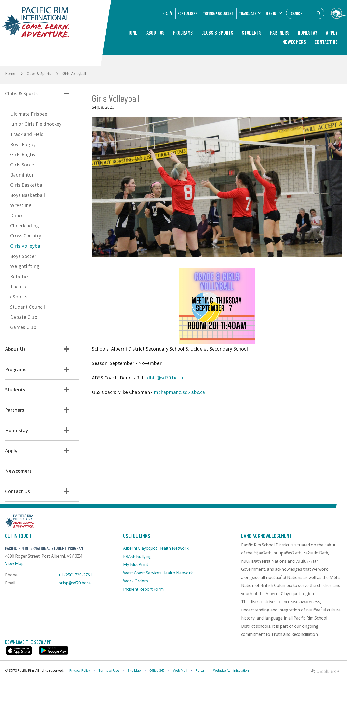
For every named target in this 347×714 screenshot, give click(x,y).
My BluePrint (135, 564)
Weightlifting (24, 266)
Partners (279, 33)
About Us (155, 33)
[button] (66, 93)
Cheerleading (24, 226)
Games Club (23, 327)
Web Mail (180, 670)
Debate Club (23, 317)
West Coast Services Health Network (158, 572)
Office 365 (157, 670)
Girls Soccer (23, 165)
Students (251, 33)
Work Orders (135, 581)
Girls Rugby (22, 154)
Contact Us (326, 42)
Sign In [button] (270, 13)
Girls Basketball (27, 185)
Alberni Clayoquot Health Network (156, 548)
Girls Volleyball (26, 246)
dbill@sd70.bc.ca (165, 378)
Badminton (22, 175)
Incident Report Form (143, 589)
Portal (200, 670)
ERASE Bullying (137, 556)
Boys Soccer (23, 256)
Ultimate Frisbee (28, 114)
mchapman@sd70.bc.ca (179, 392)
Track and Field (27, 134)
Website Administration (231, 670)
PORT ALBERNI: (188, 13)
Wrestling (20, 205)
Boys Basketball (27, 195)
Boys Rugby (23, 144)
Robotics (19, 276)
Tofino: (209, 13)
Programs (183, 33)
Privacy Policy (79, 670)
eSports (18, 297)
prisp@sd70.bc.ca (74, 583)
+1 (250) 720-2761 (75, 575)
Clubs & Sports (217, 33)
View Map (14, 563)
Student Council (27, 307)
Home (132, 33)
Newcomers (294, 42)
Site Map (134, 670)
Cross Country (25, 236)
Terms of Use (109, 670)
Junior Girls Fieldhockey (35, 124)
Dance (17, 215)
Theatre (19, 286)
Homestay (307, 33)
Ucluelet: (226, 13)
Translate (247, 13)
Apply (332, 33)
